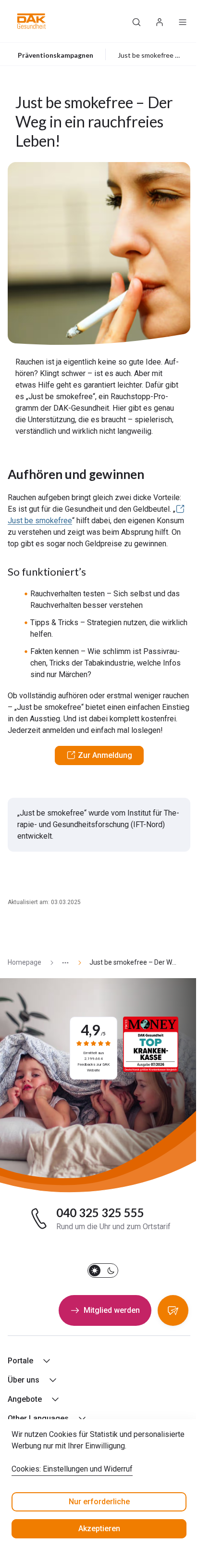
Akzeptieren (99, 1528)
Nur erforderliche (99, 1501)
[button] (31, 21)
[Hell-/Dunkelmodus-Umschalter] (102, 1270)
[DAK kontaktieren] (173, 1310)
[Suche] (136, 21)
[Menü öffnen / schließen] (182, 21)
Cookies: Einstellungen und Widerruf (72, 1468)
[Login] (159, 21)
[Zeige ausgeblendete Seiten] (61, 962)
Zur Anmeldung (105, 755)
